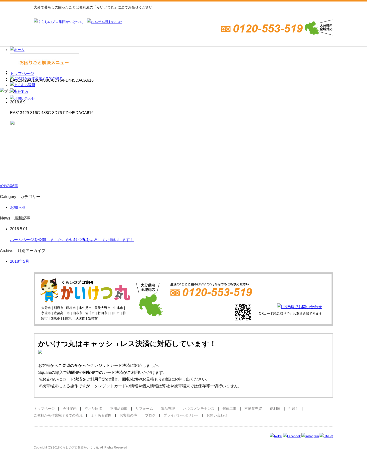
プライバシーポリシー (181, 415)
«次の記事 (9, 186)
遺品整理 (168, 409)
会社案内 (70, 409)
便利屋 (275, 409)
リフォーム (144, 409)
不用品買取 (119, 409)
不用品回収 (93, 409)
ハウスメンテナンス (198, 409)
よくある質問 (101, 415)
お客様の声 (130, 415)
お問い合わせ (216, 415)
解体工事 (229, 409)
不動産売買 (253, 409)
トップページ (44, 409)
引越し (293, 409)
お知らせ (18, 207)
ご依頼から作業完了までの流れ (58, 415)
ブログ (150, 415)
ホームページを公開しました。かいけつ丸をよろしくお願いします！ (72, 239)
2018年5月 (19, 261)
